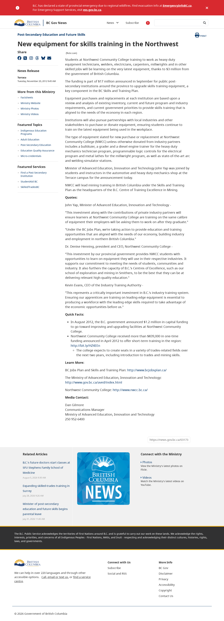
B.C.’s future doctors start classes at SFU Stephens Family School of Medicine (46, 468)
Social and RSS (117, 573)
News (111, 23)
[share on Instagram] (31, 58)
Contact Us (166, 596)
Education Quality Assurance (37, 150)
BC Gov (163, 568)
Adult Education (30, 139)
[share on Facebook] (19, 58)
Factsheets (27, 97)
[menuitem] (129, 568)
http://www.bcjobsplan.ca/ (147, 370)
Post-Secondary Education (36, 145)
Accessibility (167, 585)
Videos (147, 477)
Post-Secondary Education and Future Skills (51, 34)
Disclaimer (166, 573)
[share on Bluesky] (43, 58)
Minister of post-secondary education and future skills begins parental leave (45, 509)
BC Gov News (56, 23)
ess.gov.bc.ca (92, 10)
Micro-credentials (31, 156)
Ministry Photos (30, 108)
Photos (147, 462)
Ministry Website (30, 103)
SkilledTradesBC (30, 187)
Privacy (163, 579)
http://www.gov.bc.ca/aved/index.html (93, 382)
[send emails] (49, 58)
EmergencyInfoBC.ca (177, 6)
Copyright (165, 590)
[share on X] (25, 58)
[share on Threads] (37, 58)
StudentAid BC (29, 181)
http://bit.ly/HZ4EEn (85, 345)
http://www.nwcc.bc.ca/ (130, 390)
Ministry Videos (30, 114)
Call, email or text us (54, 577)
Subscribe (132, 23)
